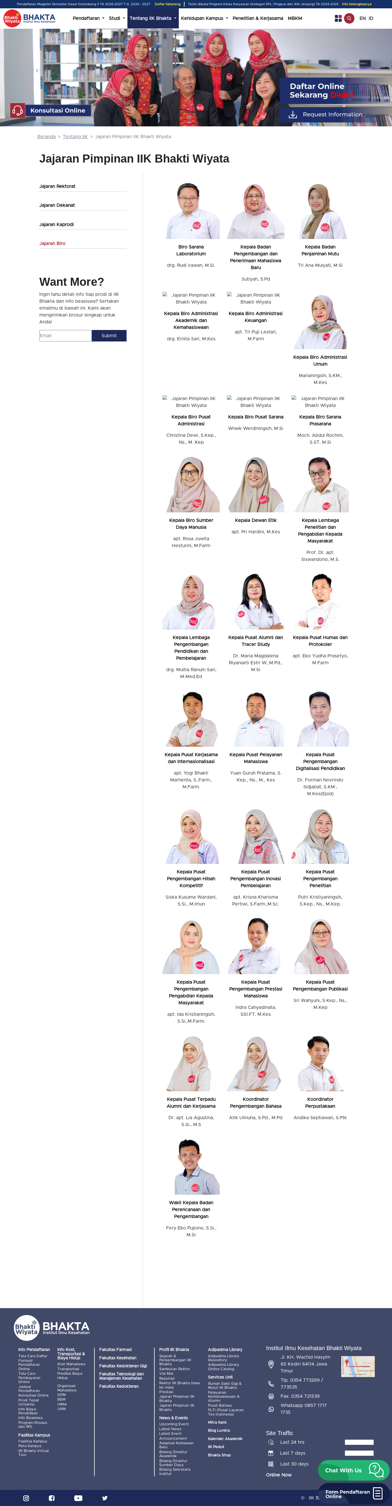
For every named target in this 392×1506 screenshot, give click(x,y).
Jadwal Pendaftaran (29, 1389)
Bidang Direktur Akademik (173, 1454)
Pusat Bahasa (220, 1405)
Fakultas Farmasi (115, 1350)
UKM (61, 1409)
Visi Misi (166, 1374)
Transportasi (68, 1369)
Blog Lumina (219, 1430)
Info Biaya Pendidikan (28, 1411)
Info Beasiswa (30, 1418)
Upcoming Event (174, 1424)
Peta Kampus (29, 1446)
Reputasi (166, 1378)
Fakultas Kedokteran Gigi (123, 1366)
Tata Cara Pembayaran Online (29, 1378)
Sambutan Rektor (174, 1369)
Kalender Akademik (225, 1439)
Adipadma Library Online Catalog (223, 1367)
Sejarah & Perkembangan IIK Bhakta (175, 1360)
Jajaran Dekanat (57, 205)
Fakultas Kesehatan (117, 1358)
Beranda (46, 136)
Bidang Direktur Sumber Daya (173, 1463)
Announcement (173, 1439)
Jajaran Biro (52, 243)
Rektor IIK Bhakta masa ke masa (179, 1385)
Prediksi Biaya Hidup (69, 1376)
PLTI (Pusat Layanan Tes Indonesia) (226, 1412)
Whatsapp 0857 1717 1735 (304, 1409)
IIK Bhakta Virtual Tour (33, 1453)
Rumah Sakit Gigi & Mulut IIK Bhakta (225, 1386)
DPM (61, 1395)
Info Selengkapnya (357, 4)
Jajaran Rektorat (57, 186)
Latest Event (170, 1434)
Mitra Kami (217, 1422)
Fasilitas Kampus (32, 1441)
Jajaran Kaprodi (56, 224)
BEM (61, 1399)
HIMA (62, 1404)
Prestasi (166, 1392)
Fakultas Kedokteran (119, 1387)
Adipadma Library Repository (223, 1358)
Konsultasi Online (33, 1395)
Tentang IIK (75, 136)
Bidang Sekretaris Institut (175, 1472)
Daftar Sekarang (168, 4)
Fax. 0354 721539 (300, 1396)
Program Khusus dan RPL (32, 1425)
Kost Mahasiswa (71, 1364)
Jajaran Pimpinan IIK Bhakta (176, 1399)
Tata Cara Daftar (32, 1356)
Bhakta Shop (219, 1455)
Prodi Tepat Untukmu (28, 1402)
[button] (354, 1470)
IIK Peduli (216, 1447)
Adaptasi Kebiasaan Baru (176, 1445)
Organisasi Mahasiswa (66, 1388)
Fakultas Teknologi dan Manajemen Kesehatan (121, 1376)
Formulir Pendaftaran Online (29, 1365)
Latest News (170, 1429)
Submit (109, 335)
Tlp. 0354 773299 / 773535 (302, 1383)
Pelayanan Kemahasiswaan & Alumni (224, 1397)
